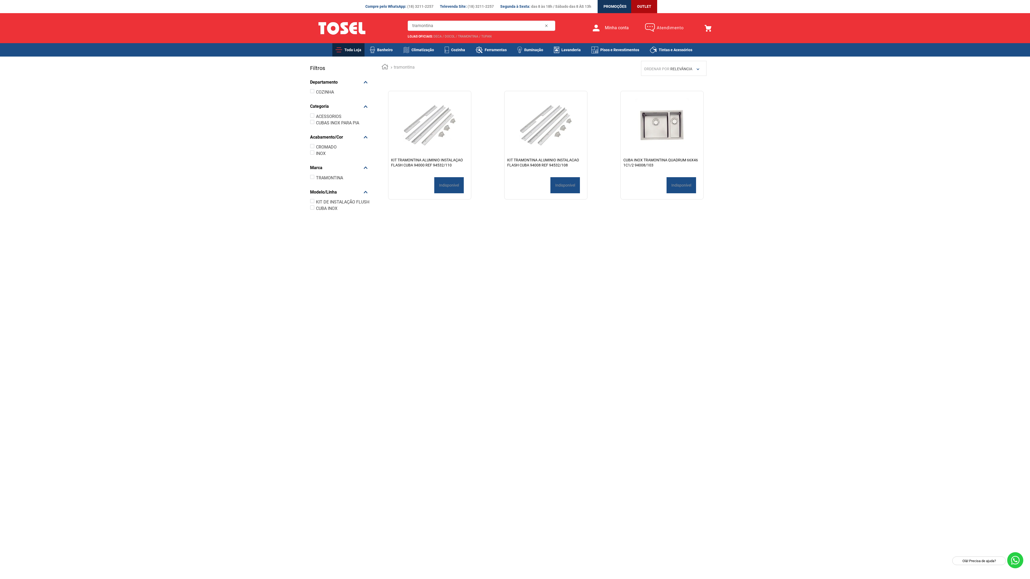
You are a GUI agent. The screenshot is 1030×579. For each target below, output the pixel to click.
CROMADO (326, 147)
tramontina (404, 67)
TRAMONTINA (468, 36)
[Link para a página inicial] (384, 67)
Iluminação (533, 50)
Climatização (422, 50)
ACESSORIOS (328, 116)
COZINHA (325, 92)
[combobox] (481, 26)
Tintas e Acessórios (675, 50)
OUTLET (644, 6)
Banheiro (385, 50)
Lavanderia (571, 50)
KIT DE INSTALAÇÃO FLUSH (342, 202)
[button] (341, 82)
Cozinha (458, 50)
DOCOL (450, 36)
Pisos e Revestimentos (619, 50)
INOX (321, 153)
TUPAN (486, 36)
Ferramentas (496, 50)
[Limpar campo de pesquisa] (547, 26)
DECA (437, 36)
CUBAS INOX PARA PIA (337, 122)
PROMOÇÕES (615, 6)
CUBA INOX (326, 208)
